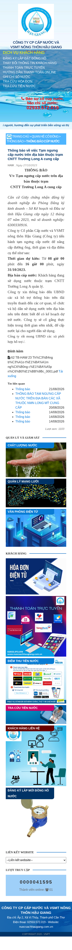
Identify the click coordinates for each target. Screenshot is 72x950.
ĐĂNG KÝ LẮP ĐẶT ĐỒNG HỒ (24, 58)
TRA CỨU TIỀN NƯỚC (19, 86)
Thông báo (22, 389)
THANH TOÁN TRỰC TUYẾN (24, 67)
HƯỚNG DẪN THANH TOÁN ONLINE (29, 72)
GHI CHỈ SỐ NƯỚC (16, 76)
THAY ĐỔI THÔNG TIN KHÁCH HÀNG (30, 63)
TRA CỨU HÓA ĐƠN (17, 81)
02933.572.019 (42, 107)
